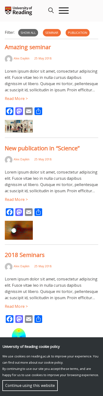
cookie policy (53, 362)
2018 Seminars (25, 255)
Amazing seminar (28, 47)
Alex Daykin (21, 58)
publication (77, 32)
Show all (28, 32)
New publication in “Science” (42, 148)
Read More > (16, 98)
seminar (51, 32)
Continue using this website (30, 385)
